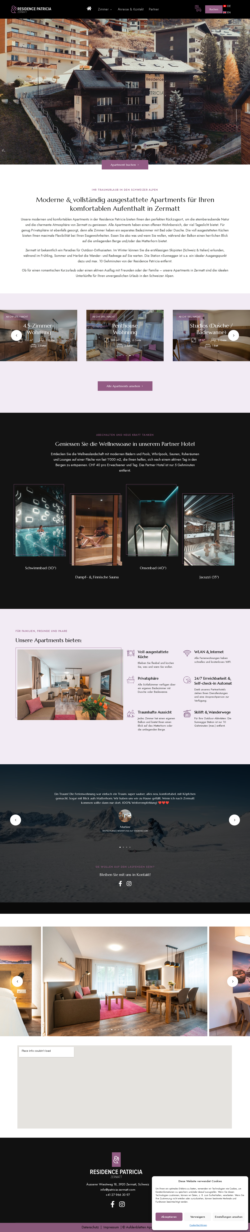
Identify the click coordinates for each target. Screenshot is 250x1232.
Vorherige (16, 335)
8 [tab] (121, 1029)
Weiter (233, 335)
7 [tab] (118, 1029)
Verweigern (197, 1217)
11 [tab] (131, 1029)
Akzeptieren (169, 1217)
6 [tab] (133, 355)
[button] (214, 9)
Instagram (129, 883)
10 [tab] (128, 1029)
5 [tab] (130, 355)
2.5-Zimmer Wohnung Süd (125, 329)
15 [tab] (144, 1029)
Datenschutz (90, 1227)
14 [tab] (141, 1029)
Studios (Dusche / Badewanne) (38, 329)
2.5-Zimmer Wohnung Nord (211, 329)
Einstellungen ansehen (228, 1217)
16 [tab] (148, 1029)
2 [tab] (120, 355)
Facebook (120, 883)
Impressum (111, 1227)
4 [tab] (126, 355)
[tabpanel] (38, 335)
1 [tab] (116, 355)
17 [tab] (151, 1029)
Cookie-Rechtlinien (198, 1225)
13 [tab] (138, 1029)
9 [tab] (125, 1029)
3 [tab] (123, 355)
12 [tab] (135, 1029)
